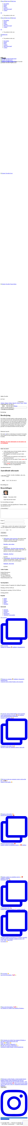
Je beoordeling (4, 508)
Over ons (6, 609)
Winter (25, 403)
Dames (6, 403)
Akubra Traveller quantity (7, 407)
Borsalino (6, 604)
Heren (18, 403)
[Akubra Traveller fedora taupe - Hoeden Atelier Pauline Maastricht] (8, 61)
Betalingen (6, 611)
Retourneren (6, 613)
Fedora (10, 403)
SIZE (3, 406)
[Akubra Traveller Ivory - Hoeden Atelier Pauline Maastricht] (7, 60)
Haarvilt (14, 403)
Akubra (2, 403)
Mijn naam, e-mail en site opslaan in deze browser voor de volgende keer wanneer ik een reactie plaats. (13, 526)
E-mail (3, 523)
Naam (2, 520)
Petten (5, 602)
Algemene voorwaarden (9, 615)
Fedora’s (6, 601)
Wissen (15, 406)
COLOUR (3, 404)
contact (23, 459)
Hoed (21, 403)
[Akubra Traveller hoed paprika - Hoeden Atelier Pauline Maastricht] (8, 58)
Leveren (5, 612)
